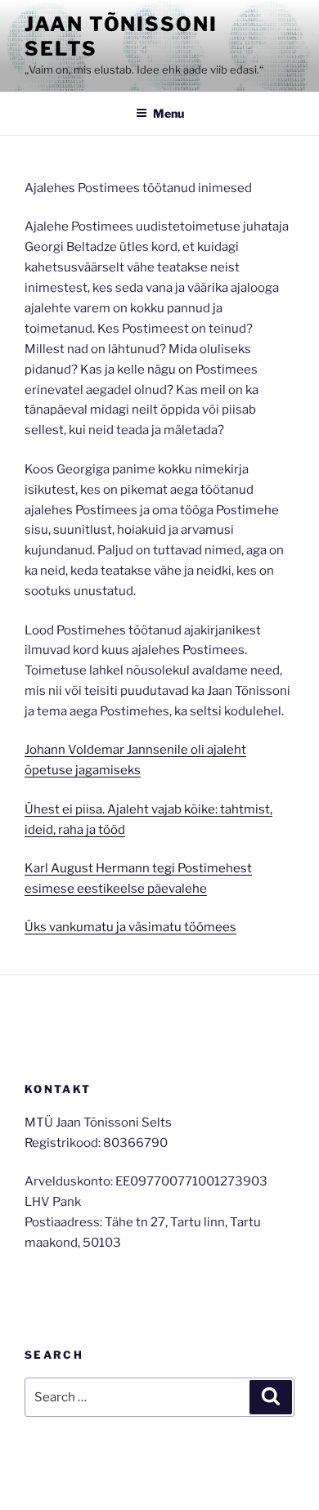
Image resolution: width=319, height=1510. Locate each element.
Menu (168, 113)
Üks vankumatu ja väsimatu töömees (130, 927)
